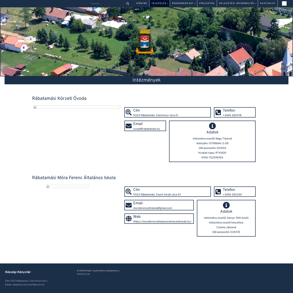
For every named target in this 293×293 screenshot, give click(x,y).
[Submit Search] (127, 3)
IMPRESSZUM (83, 274)
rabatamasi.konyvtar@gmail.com (28, 284)
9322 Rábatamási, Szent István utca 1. (29, 281)
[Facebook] (284, 3)
